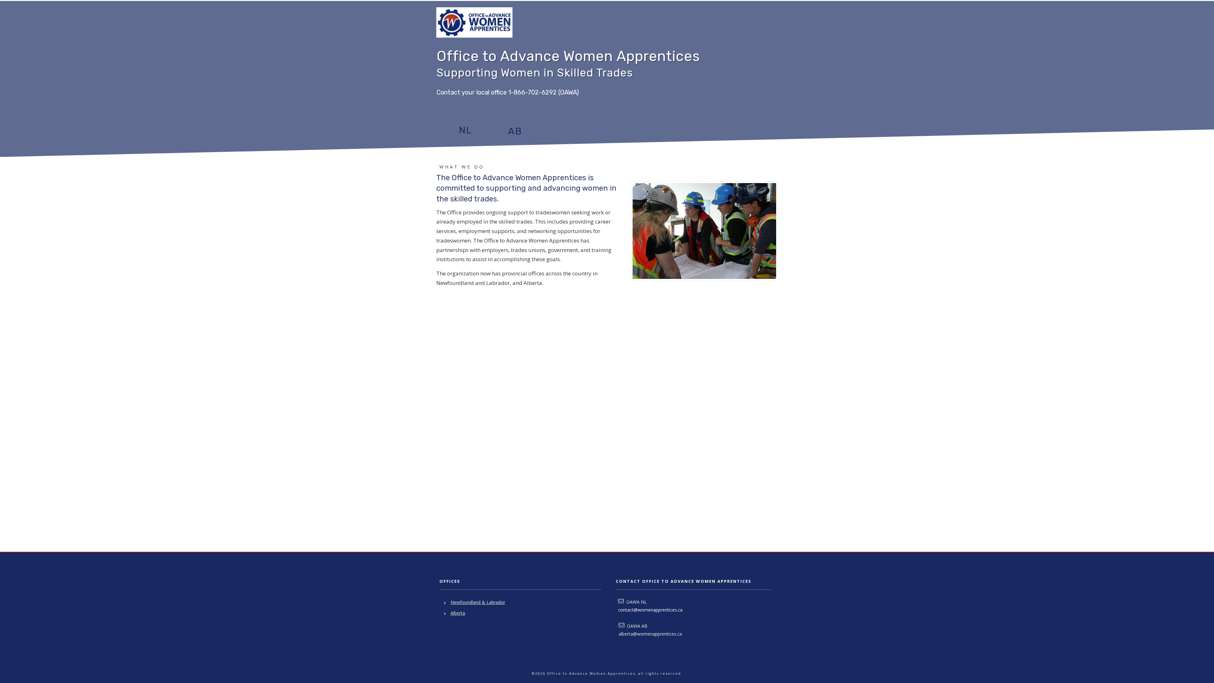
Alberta (458, 613)
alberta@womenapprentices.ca (650, 634)
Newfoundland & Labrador (478, 602)
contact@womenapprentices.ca (650, 610)
